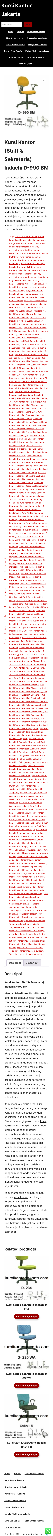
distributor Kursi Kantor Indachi (33, 253)
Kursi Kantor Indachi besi (27, 819)
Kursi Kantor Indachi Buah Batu (32, 826)
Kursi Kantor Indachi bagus (29, 809)
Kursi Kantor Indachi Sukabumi (23, 914)
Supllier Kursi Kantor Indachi (30, 947)
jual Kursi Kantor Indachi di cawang (31, 398)
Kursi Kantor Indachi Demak (30, 836)
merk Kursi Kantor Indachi (33, 927)
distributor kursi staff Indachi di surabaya (28, 277)
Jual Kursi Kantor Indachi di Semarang (26, 678)
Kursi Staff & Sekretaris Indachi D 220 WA (26, 1376)
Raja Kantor (11, 1186)
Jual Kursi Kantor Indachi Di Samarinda (27, 661)
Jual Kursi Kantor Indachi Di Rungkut (31, 658)
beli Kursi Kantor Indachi (26, 236)
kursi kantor (21, 1197)
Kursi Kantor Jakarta (32, 1534)
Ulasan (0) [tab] (32, 962)
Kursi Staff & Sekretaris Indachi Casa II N (26, 1445)
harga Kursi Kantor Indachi (21, 280)
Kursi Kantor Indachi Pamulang (28, 893)
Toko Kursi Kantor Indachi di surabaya (26, 951)
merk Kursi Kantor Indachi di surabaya (26, 930)
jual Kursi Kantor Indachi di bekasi (25, 358)
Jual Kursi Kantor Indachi (30, 311)
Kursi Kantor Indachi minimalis (30, 877)
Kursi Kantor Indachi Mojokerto (23, 880)
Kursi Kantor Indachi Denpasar (23, 839)
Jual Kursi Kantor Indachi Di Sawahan (26, 671)
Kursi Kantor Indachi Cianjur (22, 829)
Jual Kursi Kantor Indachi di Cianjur (25, 402)
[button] (44, 80)
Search (28, 24)
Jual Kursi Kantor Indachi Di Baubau (31, 354)
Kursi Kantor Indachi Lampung (23, 866)
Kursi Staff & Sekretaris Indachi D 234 (26, 1307)
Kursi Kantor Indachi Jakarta (29, 850)
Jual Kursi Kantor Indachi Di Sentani (25, 681)
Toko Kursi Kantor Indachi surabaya (25, 954)
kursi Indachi (23, 806)
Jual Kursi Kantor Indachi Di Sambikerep (27, 664)
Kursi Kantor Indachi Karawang (33, 863)
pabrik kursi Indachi (32, 937)
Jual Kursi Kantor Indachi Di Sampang (26, 668)
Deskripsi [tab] (15, 962)
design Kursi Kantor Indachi (22, 243)
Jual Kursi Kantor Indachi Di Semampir (27, 674)
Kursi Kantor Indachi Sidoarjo (33, 910)
